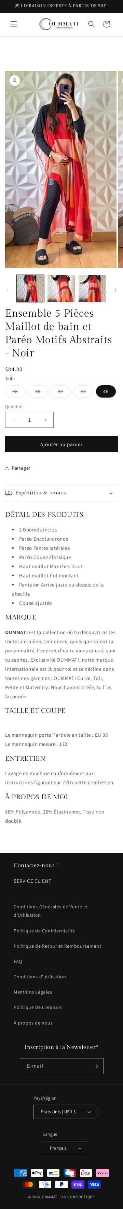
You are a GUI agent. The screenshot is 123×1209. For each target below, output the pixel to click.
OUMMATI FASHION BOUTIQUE (68, 1196)
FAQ (18, 961)
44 (87, 393)
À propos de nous (33, 1023)
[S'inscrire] (95, 1066)
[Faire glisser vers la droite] (115, 290)
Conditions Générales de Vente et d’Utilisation (51, 911)
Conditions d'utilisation (40, 977)
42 (64, 393)
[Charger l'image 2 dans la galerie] (61, 288)
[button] (13, 24)
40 (41, 393)
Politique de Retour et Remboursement (57, 946)
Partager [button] (21, 468)
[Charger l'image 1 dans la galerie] (30, 288)
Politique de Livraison (38, 1007)
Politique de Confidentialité (44, 931)
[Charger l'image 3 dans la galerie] (92, 288)
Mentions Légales (33, 992)
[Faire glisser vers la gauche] (7, 290)
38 (18, 393)
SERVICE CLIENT (32, 881)
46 (106, 391)
